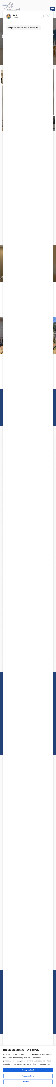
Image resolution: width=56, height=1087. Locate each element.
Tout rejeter (28, 1082)
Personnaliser (28, 1076)
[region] (28, 1066)
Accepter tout (28, 1070)
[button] (52, 9)
